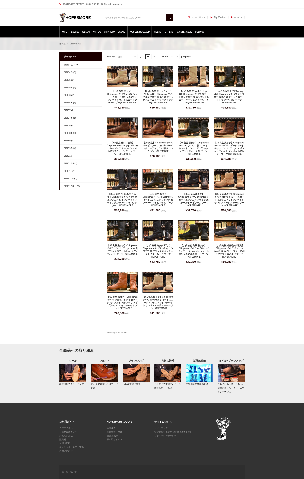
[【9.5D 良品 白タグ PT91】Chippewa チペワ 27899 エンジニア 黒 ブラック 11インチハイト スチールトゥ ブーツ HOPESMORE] (157, 230)
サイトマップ (161, 428)
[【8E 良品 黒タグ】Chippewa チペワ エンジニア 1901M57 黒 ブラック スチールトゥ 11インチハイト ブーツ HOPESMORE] (122, 230)
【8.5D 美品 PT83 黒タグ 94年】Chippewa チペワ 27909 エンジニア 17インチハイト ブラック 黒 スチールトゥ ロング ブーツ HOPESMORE (122, 200)
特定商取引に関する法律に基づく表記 (173, 432)
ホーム (62, 44)
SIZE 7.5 (68, 118)
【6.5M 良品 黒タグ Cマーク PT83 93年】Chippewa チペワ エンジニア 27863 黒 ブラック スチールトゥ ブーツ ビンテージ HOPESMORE (158, 97)
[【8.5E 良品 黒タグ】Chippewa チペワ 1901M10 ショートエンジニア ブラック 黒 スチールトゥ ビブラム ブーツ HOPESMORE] (193, 179)
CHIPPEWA (109, 32)
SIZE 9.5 (68, 148)
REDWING (74, 32)
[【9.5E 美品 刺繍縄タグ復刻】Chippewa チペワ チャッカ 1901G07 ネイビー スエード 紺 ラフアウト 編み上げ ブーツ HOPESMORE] (229, 230)
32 (172, 57)
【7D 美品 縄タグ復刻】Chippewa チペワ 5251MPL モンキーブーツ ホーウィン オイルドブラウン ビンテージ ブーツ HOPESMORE (122, 148)
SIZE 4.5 (68, 72)
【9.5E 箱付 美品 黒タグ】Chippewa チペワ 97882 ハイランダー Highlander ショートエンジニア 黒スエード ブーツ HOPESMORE (193, 251)
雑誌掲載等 (112, 435)
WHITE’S (97, 32)
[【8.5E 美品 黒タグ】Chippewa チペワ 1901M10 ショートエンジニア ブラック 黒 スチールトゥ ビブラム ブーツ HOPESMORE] (157, 179)
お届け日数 (64, 443)
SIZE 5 (67, 80)
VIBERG (158, 32)
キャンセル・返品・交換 (71, 447)
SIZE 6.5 (68, 102)
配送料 (62, 439)
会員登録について (68, 432)
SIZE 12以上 (70, 186)
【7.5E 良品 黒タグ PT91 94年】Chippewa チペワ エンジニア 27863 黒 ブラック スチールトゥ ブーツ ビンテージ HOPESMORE (229, 97)
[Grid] (147, 56)
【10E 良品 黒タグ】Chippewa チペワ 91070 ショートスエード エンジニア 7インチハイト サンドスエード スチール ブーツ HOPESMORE (122, 97)
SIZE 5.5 (68, 87)
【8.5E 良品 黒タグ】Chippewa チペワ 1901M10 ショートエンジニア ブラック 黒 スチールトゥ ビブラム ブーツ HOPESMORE (193, 200)
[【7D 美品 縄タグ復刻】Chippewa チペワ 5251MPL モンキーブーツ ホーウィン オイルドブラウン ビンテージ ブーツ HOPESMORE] (122, 127)
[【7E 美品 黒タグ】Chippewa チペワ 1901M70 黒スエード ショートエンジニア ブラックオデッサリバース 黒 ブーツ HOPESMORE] (193, 127)
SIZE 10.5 (69, 163)
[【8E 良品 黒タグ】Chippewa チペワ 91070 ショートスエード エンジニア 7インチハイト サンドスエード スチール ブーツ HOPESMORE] (229, 179)
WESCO (86, 32)
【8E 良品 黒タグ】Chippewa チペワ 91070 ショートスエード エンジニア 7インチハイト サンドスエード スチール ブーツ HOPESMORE (229, 200)
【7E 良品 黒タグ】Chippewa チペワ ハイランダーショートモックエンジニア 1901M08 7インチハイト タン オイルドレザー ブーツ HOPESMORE (229, 148)
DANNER (122, 32)
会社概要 (111, 428)
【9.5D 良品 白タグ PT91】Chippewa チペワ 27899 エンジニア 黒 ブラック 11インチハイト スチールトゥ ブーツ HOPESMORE (158, 251)
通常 (120, 57)
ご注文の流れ (66, 428)
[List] (154, 56)
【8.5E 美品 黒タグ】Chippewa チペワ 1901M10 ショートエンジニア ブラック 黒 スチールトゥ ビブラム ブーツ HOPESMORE (157, 200)
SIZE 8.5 (68, 133)
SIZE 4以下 (69, 64)
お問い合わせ (66, 451)
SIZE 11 (68, 171)
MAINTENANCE (184, 32)
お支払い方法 (66, 435)
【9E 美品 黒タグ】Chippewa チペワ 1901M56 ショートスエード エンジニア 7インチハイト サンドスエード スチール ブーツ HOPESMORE (158, 302)
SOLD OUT (200, 32)
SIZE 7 (67, 110)
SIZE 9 (67, 140)
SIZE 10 (68, 156)
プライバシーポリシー (165, 435)
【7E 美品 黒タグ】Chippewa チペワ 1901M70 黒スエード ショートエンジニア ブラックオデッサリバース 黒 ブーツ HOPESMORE (194, 148)
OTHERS (169, 32)
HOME (64, 32)
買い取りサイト (114, 439)
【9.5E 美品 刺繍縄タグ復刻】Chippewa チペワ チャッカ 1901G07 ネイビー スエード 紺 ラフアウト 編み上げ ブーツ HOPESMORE (229, 251)
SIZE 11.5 (69, 178)
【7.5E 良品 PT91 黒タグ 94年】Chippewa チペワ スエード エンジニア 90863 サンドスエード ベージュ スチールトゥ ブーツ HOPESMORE (193, 97)
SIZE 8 (67, 125)
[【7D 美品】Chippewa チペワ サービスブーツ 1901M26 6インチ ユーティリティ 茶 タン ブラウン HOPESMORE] (157, 127)
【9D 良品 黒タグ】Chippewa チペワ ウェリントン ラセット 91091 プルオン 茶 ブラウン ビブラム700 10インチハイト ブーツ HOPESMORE (122, 302)
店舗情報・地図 (114, 432)
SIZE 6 (67, 95)
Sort (139, 56)
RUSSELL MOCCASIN (139, 32)
